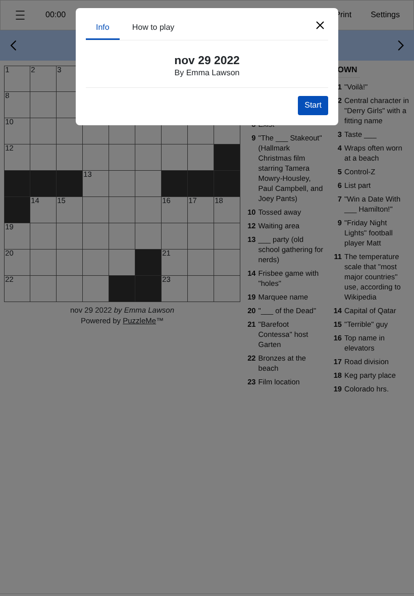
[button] (320, 25)
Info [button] (103, 27)
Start (313, 105)
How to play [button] (153, 27)
